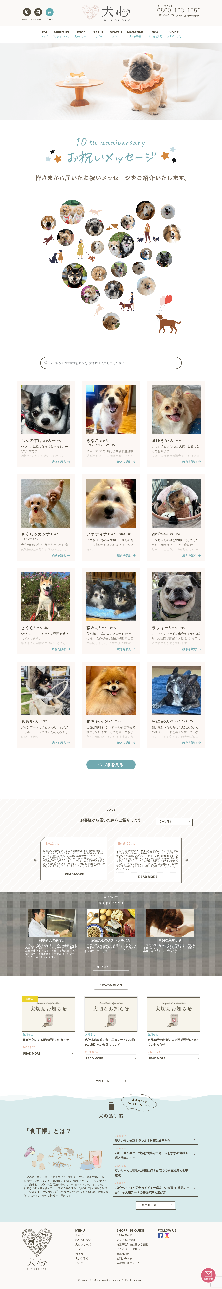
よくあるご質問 (126, 1239)
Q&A (155, 34)
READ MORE (74, 874)
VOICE (174, 34)
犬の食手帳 (81, 1258)
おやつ (79, 1254)
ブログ (79, 1263)
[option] (74, 859)
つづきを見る (111, 764)
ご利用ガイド (124, 1235)
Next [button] (187, 860)
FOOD (81, 34)
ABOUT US (61, 34)
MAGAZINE (135, 34)
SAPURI (98, 34)
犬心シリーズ (83, 1244)
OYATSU (116, 34)
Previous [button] (35, 860)
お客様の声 (123, 1254)
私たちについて (84, 1239)
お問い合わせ (124, 1258)
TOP (44, 34)
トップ (79, 1235)
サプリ (79, 1249)
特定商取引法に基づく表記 (132, 1244)
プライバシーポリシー (130, 1249)
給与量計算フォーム (128, 1263)
